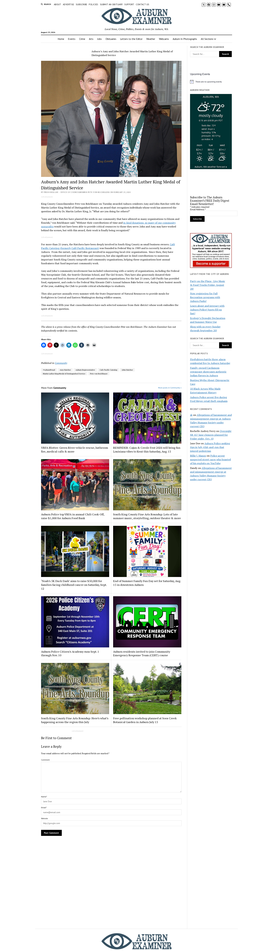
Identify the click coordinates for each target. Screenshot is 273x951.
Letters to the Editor (131, 38)
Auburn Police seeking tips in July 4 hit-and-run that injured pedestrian (210, 447)
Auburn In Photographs (185, 38)
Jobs (99, 38)
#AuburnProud (49, 370)
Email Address (198, 209)
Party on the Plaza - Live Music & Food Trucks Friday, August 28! (207, 284)
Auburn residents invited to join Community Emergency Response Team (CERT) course (141, 653)
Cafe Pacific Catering (108, 370)
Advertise (68, 4)
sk (191, 415)
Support (129, 4)
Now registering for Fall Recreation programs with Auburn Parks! (205, 297)
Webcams (164, 38)
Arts (91, 38)
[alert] (211, 82)
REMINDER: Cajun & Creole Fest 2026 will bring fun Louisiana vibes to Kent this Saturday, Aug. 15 (146, 449)
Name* (44, 796)
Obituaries (111, 38)
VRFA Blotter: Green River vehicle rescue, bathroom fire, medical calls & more (74, 449)
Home (61, 38)
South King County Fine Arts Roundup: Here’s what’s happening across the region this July (74, 720)
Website (44, 818)
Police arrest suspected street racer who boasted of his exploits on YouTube (210, 459)
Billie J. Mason (198, 455)
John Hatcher (127, 370)
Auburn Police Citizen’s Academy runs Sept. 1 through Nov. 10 (70, 653)
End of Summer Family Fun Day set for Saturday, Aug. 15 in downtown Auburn (147, 583)
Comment (45, 760)
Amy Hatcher (65, 370)
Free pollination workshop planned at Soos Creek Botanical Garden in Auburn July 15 (145, 720)
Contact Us (142, 4)
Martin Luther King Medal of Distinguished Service (64, 373)
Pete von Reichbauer (98, 373)
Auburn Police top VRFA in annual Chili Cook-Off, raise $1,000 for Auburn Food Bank (72, 516)
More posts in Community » (170, 387)
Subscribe (81, 4)
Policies (93, 4)
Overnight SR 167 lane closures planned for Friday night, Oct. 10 (210, 434)
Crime (82, 38)
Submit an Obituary (111, 4)
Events (71, 38)
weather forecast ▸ (211, 166)
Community (61, 363)
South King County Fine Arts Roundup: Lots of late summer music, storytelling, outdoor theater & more (147, 516)
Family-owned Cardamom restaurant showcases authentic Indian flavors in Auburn (208, 371)
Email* (44, 807)
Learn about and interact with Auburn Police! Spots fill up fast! (207, 309)
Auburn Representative (85, 370)
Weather (150, 38)
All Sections (207, 38)
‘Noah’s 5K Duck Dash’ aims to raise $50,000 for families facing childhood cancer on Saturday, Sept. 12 (74, 584)
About (57, 4)
